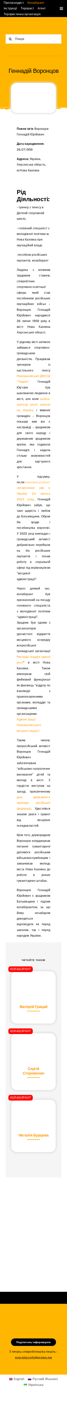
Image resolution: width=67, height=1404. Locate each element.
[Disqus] (33, 1230)
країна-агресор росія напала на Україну (33, 404)
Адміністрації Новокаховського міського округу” (29, 725)
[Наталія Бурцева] (33, 1109)
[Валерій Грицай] (33, 980)
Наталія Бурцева (34, 1135)
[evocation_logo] (20, 26)
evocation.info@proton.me (33, 1357)
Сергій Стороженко (33, 1070)
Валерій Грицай (33, 1006)
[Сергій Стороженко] (33, 1042)
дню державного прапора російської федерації (33, 802)
